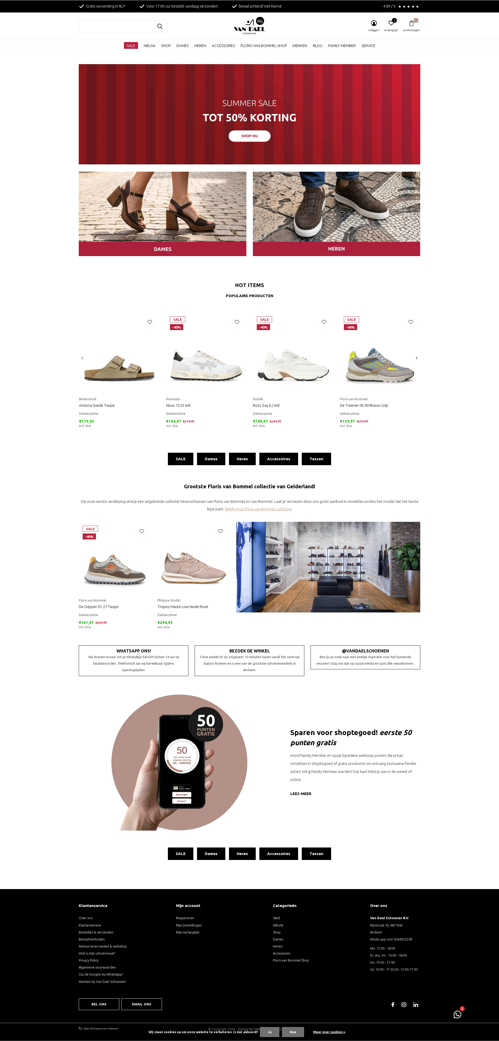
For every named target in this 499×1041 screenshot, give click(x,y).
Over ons (86, 918)
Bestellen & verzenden (96, 932)
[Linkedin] (415, 1004)
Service (368, 45)
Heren (200, 45)
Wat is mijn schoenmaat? (97, 953)
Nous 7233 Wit (178, 405)
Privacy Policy (89, 960)
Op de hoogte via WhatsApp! (101, 974)
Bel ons (99, 1004)
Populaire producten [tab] (249, 295)
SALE (131, 45)
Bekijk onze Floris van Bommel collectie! (258, 509)
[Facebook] (392, 1004)
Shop (166, 45)
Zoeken (160, 26)
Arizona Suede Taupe (97, 405)
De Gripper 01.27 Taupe (99, 606)
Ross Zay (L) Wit (266, 405)
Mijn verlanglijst (187, 932)
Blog (318, 45)
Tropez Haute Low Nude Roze (182, 606)
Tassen (316, 459)
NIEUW (149, 45)
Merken (300, 45)
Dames (182, 45)
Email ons (142, 1004)
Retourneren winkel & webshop (103, 946)
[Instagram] (404, 1004)
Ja (270, 1032)
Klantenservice (90, 925)
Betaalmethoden (92, 939)
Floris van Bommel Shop (264, 45)
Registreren (185, 918)
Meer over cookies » (329, 1032)
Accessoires (223, 45)
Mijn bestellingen (189, 925)
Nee (293, 1032)
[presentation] (82, 358)
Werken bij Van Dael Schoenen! (102, 981)
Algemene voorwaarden (97, 967)
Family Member (342, 45)
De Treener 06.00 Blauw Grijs (364, 405)
